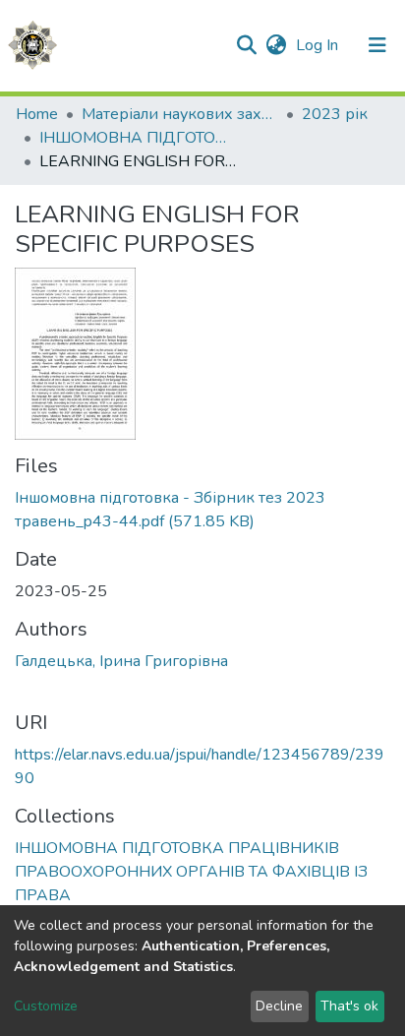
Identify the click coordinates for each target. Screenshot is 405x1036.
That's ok (349, 1006)
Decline (279, 1006)
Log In (319, 45)
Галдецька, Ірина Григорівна (121, 661)
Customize (46, 1006)
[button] (276, 45)
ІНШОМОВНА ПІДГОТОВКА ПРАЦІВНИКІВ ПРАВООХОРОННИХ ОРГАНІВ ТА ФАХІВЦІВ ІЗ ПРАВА (137, 138)
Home (37, 114)
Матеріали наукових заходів (180, 114)
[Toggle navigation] (377, 45)
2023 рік (335, 114)
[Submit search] (246, 45)
